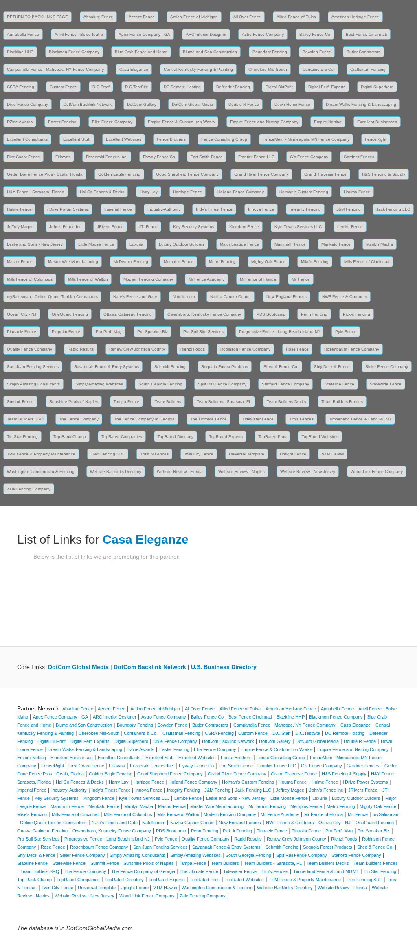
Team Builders (168, 401)
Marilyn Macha (379, 244)
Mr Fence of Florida (258, 279)
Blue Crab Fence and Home (141, 52)
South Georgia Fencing (160, 384)
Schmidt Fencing (170, 366)
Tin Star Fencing (22, 436)
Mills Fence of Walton (88, 279)
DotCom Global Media (192, 104)
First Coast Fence (23, 157)
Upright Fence (293, 454)
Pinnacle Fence (21, 331)
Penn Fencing (314, 314)
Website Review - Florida (180, 471)
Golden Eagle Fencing (119, 174)
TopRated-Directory (175, 436)
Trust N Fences (154, 454)
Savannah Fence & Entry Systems (106, 366)
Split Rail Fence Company (222, 384)
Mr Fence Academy (206, 279)
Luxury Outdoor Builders (181, 244)
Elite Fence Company (112, 122)
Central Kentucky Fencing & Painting (198, 69)
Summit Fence (20, 401)
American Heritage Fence (355, 17)
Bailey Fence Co (314, 34)
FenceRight (375, 139)
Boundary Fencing (269, 52)
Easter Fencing (62, 122)
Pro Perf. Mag (109, 331)
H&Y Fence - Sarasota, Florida (35, 191)
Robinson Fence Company (245, 349)
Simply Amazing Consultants (33, 384)
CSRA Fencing (20, 87)
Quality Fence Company (29, 349)
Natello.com (184, 296)
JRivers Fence (110, 226)
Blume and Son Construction (210, 52)
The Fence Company (79, 419)
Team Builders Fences (342, 401)
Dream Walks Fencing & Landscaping (361, 104)
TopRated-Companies (121, 436)
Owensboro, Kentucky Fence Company (204, 314)
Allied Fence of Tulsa (296, 17)
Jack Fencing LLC (393, 209)
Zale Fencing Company (28, 489)
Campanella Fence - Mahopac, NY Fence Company (55, 69)
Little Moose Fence (96, 244)
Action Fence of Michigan (194, 17)
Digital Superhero (377, 87)
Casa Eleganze (133, 69)
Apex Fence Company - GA (144, 34)
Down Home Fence (292, 104)
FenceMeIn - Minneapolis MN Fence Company (306, 139)
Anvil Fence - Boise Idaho (79, 34)
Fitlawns (62, 157)
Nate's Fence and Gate (135, 296)
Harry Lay (149, 191)
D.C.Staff (101, 87)
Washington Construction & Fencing (41, 471)
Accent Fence (142, 17)
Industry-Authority (163, 209)
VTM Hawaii (333, 454)
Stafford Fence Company (285, 384)
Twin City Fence (198, 454)
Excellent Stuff (76, 139)
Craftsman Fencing (368, 69)
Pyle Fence (345, 331)
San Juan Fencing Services (33, 366)
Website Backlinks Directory (115, 471)
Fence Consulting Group (224, 139)
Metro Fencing (222, 261)
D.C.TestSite (136, 87)
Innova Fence (261, 209)
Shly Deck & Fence (332, 366)
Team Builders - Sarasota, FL (224, 401)
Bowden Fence (317, 52)
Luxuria (136, 244)
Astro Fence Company (263, 34)
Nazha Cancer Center (230, 296)
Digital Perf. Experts (326, 87)
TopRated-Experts (226, 436)
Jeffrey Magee (20, 226)
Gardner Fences (359, 157)
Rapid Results (81, 349)
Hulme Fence (19, 209)
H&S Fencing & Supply (383, 174)
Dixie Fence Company (27, 104)
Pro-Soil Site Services (203, 331)
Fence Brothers (171, 139)
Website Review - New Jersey (307, 471)
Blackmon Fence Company (74, 52)
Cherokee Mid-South (267, 69)
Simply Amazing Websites (99, 384)
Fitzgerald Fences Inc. (106, 157)
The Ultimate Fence (208, 419)
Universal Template (246, 454)
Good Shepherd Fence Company (187, 174)
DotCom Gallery (141, 104)
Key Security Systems (193, 226)
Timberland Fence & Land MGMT (360, 419)
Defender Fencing (233, 87)
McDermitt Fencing (131, 261)
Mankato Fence (336, 244)
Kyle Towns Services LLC (298, 226)
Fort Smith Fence (207, 157)
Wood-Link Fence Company (377, 471)
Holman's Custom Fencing (303, 191)
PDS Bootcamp (271, 314)
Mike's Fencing (315, 261)
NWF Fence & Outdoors (344, 296)
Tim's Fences (301, 419)
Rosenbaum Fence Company (351, 349)
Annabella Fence (23, 34)
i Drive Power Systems (68, 209)
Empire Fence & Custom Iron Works (181, 122)
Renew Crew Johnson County (137, 349)
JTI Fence (148, 226)
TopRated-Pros (272, 436)
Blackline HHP (20, 52)
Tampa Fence (126, 401)
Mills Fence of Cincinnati (366, 261)
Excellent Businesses (377, 122)
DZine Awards (20, 122)
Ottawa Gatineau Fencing (127, 314)
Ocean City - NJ (21, 314)
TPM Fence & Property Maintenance (41, 454)
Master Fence (20, 261)
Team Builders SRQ (25, 419)
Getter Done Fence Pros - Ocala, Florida (45, 174)
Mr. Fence (301, 279)
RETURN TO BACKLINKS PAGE (37, 17)
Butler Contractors (363, 52)
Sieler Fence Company (386, 366)
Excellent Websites (123, 139)
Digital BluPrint (279, 87)
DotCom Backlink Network (88, 104)
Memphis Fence (178, 261)
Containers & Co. (319, 69)
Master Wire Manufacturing (73, 261)
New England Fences (286, 296)
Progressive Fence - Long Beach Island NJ (279, 331)
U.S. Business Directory (224, 667)
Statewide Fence (386, 384)
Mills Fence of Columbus (30, 279)
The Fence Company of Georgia (144, 419)
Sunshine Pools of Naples (73, 401)
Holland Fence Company (240, 191)
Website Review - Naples (241, 471)
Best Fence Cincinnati (366, 34)
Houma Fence (357, 191)
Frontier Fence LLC (256, 157)
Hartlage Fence (187, 191)
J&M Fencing (348, 209)
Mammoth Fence (290, 244)
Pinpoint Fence (66, 331)
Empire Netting (328, 122)
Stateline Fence (339, 384)
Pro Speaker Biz (152, 331)
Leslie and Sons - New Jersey (35, 244)
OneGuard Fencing (70, 314)
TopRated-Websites (320, 436)
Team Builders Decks (286, 401)
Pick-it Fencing (356, 314)
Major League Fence (239, 244)
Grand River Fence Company (261, 174)
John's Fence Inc (65, 226)
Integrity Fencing (305, 209)
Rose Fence (297, 349)
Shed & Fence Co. (280, 366)
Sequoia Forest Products (224, 366)
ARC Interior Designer (206, 34)
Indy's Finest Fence (214, 209)
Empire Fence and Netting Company (264, 122)
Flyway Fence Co (159, 157)
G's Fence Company (309, 157)
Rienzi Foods (192, 349)
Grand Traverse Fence (325, 174)
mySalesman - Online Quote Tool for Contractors (52, 296)
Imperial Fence (118, 209)
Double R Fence (243, 104)
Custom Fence (63, 87)
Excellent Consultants (27, 139)
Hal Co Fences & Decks (102, 191)
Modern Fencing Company (148, 279)
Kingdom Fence (244, 226)
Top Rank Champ (69, 436)
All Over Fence (247, 17)
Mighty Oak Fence (268, 261)
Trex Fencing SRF (108, 454)
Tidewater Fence (258, 419)
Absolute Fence (98, 17)
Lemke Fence (350, 226)
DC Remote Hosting (182, 87)
